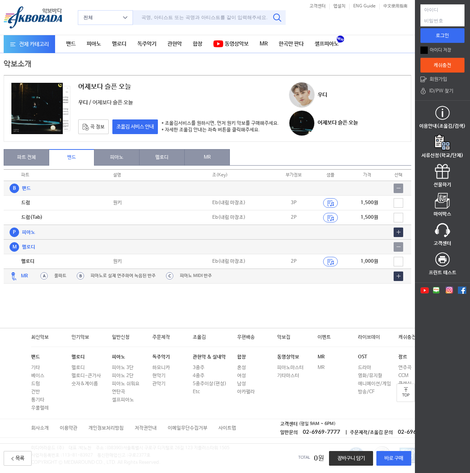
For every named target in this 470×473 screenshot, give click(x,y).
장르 (402, 357)
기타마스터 (288, 375)
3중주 (199, 367)
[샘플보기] (330, 203)
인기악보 (80, 337)
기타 (35, 367)
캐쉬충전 (407, 337)
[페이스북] (462, 290)
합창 (197, 44)
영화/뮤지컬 (370, 375)
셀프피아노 (327, 44)
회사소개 (40, 428)
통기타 (37, 400)
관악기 (159, 384)
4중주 (199, 375)
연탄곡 (118, 392)
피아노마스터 (290, 367)
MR (264, 44)
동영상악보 (236, 44)
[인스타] (449, 290)
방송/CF (366, 392)
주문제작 (161, 337)
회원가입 (438, 79)
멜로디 (119, 44)
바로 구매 (393, 458)
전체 (88, 17)
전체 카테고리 (34, 44)
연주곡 (405, 367)
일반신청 (121, 337)
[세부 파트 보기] (398, 232)
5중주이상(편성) (210, 384)
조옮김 (199, 337)
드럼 (35, 384)
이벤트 (324, 337)
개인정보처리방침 (106, 428)
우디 (322, 95)
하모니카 (161, 367)
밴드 (71, 44)
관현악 (174, 44)
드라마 (364, 367)
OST (362, 357)
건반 (35, 392)
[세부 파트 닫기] (398, 188)
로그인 (442, 35)
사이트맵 (227, 428)
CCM (403, 375)
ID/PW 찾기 (441, 91)
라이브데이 (369, 337)
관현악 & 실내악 (209, 357)
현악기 (159, 375)
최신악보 (40, 337)
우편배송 (246, 337)
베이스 (37, 375)
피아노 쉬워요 (126, 384)
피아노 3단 (123, 367)
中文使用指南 (395, 6)
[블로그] (436, 290)
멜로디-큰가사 (86, 375)
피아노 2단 (123, 375)
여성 (241, 375)
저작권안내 (146, 428)
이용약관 (68, 428)
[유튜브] (424, 290)
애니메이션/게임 (374, 384)
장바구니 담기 (351, 458)
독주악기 (146, 44)
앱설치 (339, 6)
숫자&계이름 (85, 384)
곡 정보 (97, 127)
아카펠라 (246, 392)
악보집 (283, 337)
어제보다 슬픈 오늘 (338, 122)
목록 (19, 458)
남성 (241, 384)
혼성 (241, 367)
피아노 (94, 44)
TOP (405, 395)
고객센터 (318, 6)
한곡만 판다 (291, 44)
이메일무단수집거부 (187, 428)
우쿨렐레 (40, 408)
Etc (196, 392)
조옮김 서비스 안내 (135, 127)
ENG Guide (364, 6)
